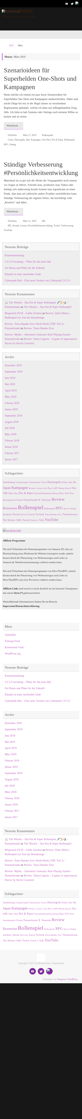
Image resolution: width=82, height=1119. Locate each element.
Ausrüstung (9, 482)
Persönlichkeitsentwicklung (40, 225)
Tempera (61, 979)
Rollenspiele (47, 135)
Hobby (65, 482)
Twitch (57, 225)
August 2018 (11, 422)
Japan (7, 488)
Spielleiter (7, 514)
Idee (28, 139)
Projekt (19, 500)
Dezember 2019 (13, 365)
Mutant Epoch (64, 488)
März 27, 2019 (29, 135)
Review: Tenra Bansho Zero (39, 328)
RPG (6, 144)
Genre (10, 139)
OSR (5, 493)
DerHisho (12, 135)
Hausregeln (19, 139)
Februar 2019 (12, 403)
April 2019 (11, 390)
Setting (13, 144)
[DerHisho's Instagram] (77, 3)
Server (66, 509)
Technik (40, 514)
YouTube (8, 230)
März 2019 (10, 396)
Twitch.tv (34, 520)
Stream (15, 514)
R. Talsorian (45, 499)
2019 (11, 45)
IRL (44, 221)
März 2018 (10, 434)
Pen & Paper (57, 139)
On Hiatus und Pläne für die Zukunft (25, 268)
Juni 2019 (10, 378)
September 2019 (13, 371)
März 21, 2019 (29, 221)
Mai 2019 (10, 384)
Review (58, 499)
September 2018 (13, 415)
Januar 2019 (11, 409)
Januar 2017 (11, 459)
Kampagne (36, 139)
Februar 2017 (12, 453)
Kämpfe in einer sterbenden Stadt (23, 274)
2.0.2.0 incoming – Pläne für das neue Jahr (28, 261)
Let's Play (47, 488)
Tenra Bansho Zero (53, 514)
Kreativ (16, 225)
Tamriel (31, 514)
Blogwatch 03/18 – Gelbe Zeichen (23, 313)
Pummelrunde (18, 11)
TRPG (19, 520)
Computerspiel (21, 482)
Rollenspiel (69, 139)
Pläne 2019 (64, 493)
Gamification (34, 482)
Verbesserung (67, 225)
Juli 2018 (10, 428)
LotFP (55, 488)
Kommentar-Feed (14, 647)
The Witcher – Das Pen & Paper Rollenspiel (47, 307)
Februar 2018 (12, 440)
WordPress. (73, 979)
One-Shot (46, 139)
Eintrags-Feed (12, 641)
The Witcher (9, 520)
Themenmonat (70, 514)
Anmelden (10, 634)
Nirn (74, 488)
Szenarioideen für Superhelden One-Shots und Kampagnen (40, 78)
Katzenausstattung (14, 255)
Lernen (23, 225)
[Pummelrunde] (66, 3)
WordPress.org (13, 653)
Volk (41, 520)
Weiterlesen (12, 125)
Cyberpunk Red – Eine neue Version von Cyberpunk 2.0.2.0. (38, 280)
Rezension (10, 508)
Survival (24, 514)
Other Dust (13, 493)
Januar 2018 (11, 446)
